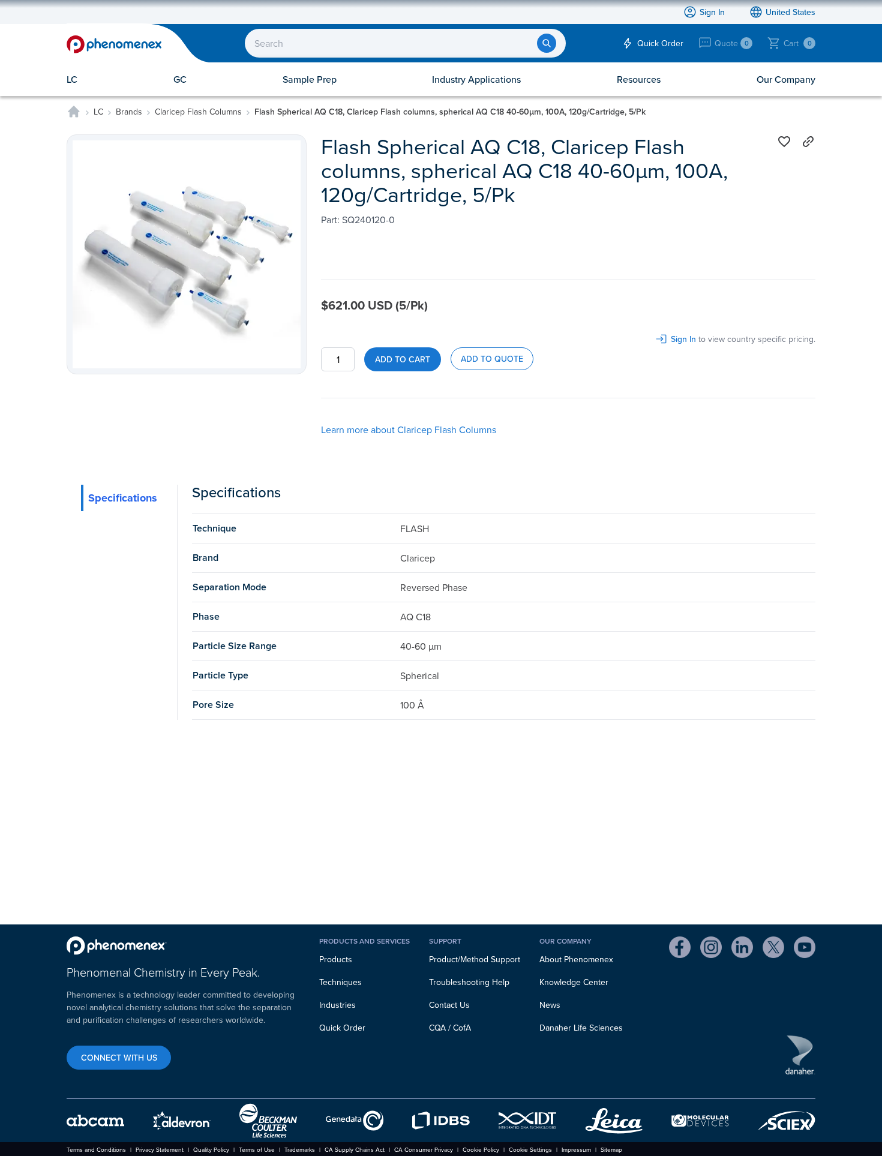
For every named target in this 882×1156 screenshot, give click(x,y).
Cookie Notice (386, 206)
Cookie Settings (398, 254)
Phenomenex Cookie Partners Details (324, 222)
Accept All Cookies (485, 254)
